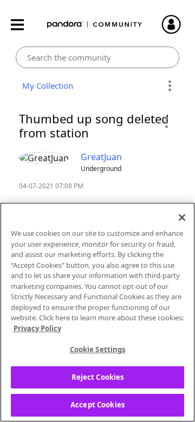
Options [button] (169, 86)
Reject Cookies (98, 377)
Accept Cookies (97, 405)
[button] (166, 122)
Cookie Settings (98, 349)
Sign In (176, 24)
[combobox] (98, 57)
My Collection (45, 85)
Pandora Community (95, 24)
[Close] (182, 217)
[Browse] (23, 24)
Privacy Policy (37, 328)
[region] (97, 312)
